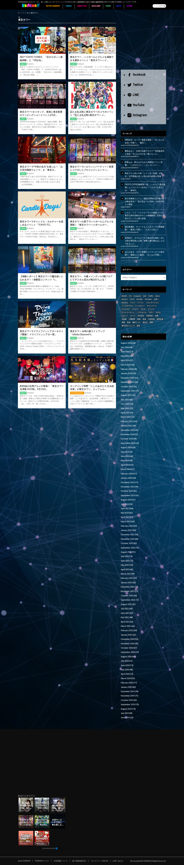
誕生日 (145, 322)
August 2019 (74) (128, 709)
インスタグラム (127, 306)
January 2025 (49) (128, 426)
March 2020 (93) (128, 678)
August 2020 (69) (128, 656)
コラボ (142, 309)
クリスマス (126, 309)
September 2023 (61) (130, 495)
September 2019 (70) (130, 704)
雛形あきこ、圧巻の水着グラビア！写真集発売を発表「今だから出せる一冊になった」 (144, 152)
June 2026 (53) (127, 351)
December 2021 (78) (129, 587)
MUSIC (118, 6)
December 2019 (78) (129, 691)
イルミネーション (152, 303)
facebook (139, 74)
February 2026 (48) (129, 369)
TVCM (132, 299)
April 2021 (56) (127, 622)
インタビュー (140, 306)
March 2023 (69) (128, 521)
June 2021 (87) (127, 613)
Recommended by (48, 848)
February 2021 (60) (129, 630)
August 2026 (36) (128, 343)
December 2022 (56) (129, 534)
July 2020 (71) (126, 661)
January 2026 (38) (128, 373)
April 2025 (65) (127, 412)
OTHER (129, 6)
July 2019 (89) (126, 713)
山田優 (124, 319)
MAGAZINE (96, 6)
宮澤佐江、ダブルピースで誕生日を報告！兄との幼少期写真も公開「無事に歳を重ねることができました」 (144, 241)
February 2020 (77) (129, 683)
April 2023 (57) (127, 517)
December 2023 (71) (129, 482)
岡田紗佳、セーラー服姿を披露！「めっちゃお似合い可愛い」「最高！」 (144, 141)
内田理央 (149, 316)
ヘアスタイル (141, 312)
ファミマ (151, 309)
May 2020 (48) (127, 669)
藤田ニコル (136, 322)
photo (157, 296)
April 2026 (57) (127, 360)
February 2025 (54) (129, 421)
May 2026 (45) (127, 356)
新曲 (138, 319)
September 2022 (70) (130, 548)
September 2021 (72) (130, 600)
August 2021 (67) (128, 604)
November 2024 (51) (129, 434)
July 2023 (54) (126, 504)
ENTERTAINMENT (53, 6)
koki (144, 296)
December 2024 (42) (129, 430)
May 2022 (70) (127, 565)
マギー (151, 312)
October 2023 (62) (129, 491)
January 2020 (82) (128, 687)
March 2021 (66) (128, 626)
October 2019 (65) (129, 700)
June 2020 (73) (127, 665)
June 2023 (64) (127, 508)
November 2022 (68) (129, 539)
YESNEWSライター (42, 861)
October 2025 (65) (129, 386)
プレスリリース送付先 (99, 861)
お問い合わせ (118, 861)
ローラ (132, 316)
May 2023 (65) (127, 513)
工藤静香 (132, 319)
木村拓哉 (151, 319)
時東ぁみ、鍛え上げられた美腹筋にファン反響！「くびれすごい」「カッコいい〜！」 (144, 163)
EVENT (108, 6)
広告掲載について (61, 861)
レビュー (125, 316)
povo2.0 (124, 299)
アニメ (132, 303)
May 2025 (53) (127, 408)
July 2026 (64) (126, 347)
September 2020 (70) (130, 652)
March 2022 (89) (128, 574)
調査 (151, 322)
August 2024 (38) (128, 447)
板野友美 (160, 319)
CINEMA (69, 6)
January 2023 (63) (128, 530)
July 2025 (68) (126, 399)
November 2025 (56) (129, 382)
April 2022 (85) (127, 569)
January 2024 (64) (128, 478)
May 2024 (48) (127, 460)
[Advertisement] (143, 42)
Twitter (138, 85)
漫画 (123, 322)
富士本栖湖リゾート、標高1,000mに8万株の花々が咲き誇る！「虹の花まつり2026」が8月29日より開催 (145, 201)
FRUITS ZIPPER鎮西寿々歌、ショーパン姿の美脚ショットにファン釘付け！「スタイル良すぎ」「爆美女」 (145, 187)
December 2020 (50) (129, 639)
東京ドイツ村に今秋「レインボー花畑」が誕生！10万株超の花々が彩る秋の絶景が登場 (144, 174)
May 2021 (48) (127, 617)
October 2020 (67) (129, 648)
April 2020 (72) (127, 674)
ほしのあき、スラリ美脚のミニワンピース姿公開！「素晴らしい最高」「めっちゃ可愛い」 (144, 253)
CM (130, 296)
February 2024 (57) (129, 473)
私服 (128, 322)
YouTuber (148, 299)
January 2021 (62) (128, 635)
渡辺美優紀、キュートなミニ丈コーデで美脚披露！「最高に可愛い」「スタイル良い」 (144, 228)
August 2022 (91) (128, 552)
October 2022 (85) (129, 543)
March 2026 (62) (128, 365)
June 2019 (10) (127, 717)
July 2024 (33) (126, 452)
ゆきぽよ (125, 303)
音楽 (138, 326)
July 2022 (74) (126, 556)
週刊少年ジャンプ (128, 326)
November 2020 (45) (129, 643)
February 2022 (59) (129, 578)
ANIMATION (81, 6)
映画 (144, 319)
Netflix (150, 296)
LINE (136, 95)
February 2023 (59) (129, 526)
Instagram (140, 115)
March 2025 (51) (128, 417)
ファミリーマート (128, 312)
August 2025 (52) (128, 395)
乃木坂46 (140, 316)
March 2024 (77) (128, 469)
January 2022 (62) (128, 582)
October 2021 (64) (129, 595)
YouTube (138, 105)
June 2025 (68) (127, 404)
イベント (140, 303)
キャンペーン (152, 306)
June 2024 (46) (127, 456)
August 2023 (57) (128, 500)
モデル (158, 312)
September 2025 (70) (130, 391)
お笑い (156, 299)
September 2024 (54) (130, 443)
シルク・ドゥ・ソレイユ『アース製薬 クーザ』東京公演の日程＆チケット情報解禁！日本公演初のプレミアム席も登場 (145, 215)
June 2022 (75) (127, 561)
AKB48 (124, 296)
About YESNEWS (24, 861)
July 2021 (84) (126, 608)
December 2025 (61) (129, 378)
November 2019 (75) (129, 696)
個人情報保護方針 (79, 861)
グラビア (135, 309)
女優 (156, 316)
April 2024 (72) (127, 465)
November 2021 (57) (129, 591)
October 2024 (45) (129, 439)
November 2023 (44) (129, 487)
